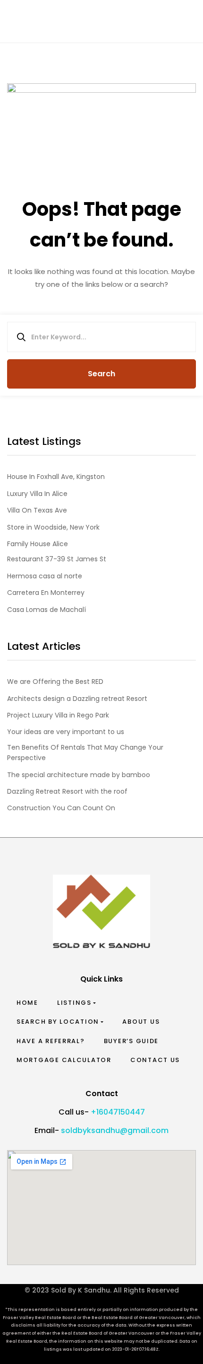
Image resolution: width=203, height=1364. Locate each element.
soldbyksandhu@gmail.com (115, 1130)
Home (27, 1002)
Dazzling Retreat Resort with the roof (67, 791)
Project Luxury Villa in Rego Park (58, 715)
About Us (141, 1021)
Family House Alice (37, 544)
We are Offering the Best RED (55, 681)
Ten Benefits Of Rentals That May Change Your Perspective (85, 752)
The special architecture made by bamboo (78, 774)
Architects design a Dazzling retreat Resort (77, 698)
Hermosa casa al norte (44, 576)
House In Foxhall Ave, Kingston (56, 476)
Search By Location (58, 1021)
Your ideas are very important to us (65, 731)
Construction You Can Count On (61, 808)
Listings (74, 1002)
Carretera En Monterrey (46, 592)
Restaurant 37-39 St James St (56, 559)
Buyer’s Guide (131, 1040)
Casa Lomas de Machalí (46, 609)
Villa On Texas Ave (37, 510)
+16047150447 (118, 1112)
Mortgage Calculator (64, 1059)
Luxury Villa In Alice (37, 493)
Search (101, 373)
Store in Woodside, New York (53, 527)
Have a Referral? (51, 1040)
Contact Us (155, 1059)
